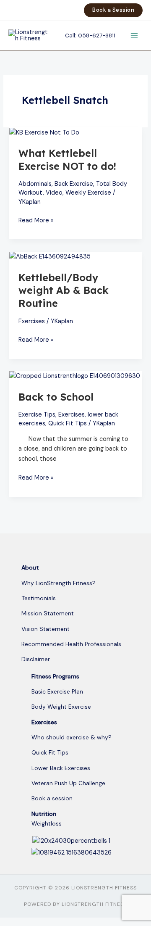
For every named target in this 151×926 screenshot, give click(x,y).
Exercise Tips (36, 415)
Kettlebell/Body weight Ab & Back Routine (63, 290)
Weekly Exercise (88, 193)
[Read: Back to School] (74, 376)
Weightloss (46, 823)
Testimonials (38, 598)
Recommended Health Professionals (71, 644)
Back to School (56, 396)
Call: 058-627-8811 (90, 35)
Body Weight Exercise (61, 706)
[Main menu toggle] (134, 35)
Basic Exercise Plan (57, 691)
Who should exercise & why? (71, 737)
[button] (113, 10)
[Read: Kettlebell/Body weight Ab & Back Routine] (50, 257)
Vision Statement (45, 629)
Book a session (52, 798)
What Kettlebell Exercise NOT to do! (67, 159)
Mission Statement (47, 613)
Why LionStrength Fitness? (58, 583)
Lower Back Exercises (60, 768)
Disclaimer (35, 659)
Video (54, 193)
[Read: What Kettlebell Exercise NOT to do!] (44, 132)
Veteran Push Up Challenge (68, 783)
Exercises (31, 321)
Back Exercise (74, 184)
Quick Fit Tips (67, 423)
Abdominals (35, 184)
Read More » (36, 220)
